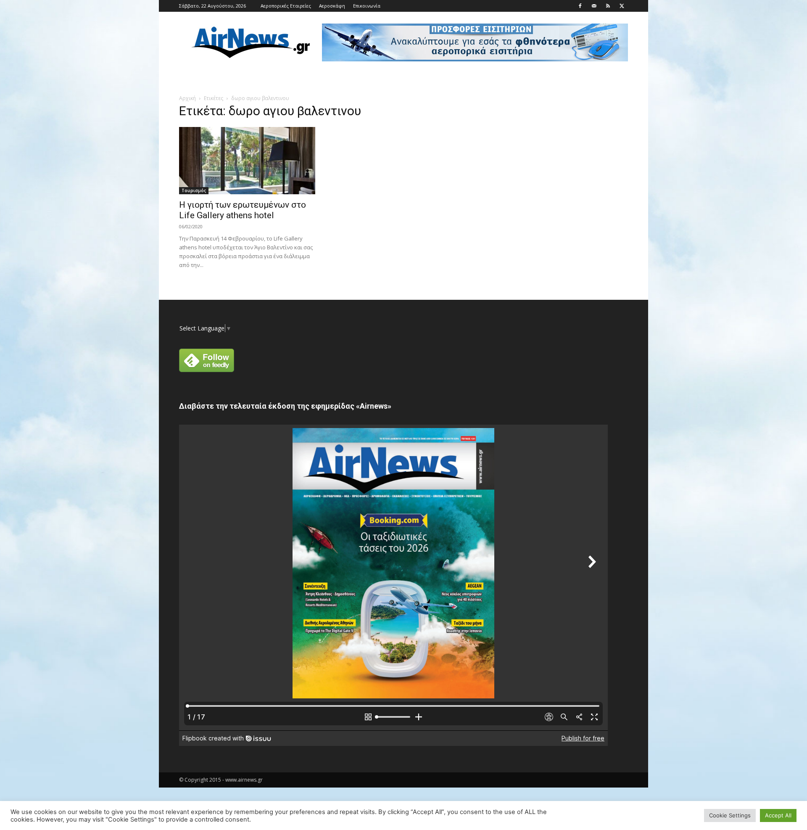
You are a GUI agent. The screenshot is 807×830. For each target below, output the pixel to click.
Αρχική (187, 98)
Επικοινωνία (366, 6)
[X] (621, 6)
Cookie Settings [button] (730, 815)
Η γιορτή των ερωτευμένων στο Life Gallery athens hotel (242, 210)
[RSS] (607, 6)
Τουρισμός (194, 190)
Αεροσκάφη (332, 6)
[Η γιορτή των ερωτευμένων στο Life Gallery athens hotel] (247, 160)
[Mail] (594, 6)
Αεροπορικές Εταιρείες (286, 6)
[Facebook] (580, 6)
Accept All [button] (778, 815)
